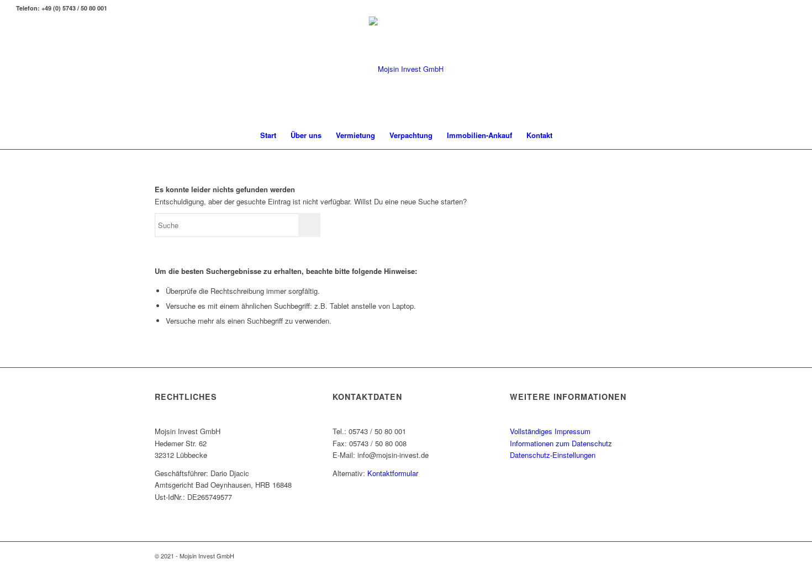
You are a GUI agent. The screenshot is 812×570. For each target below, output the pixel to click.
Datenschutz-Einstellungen (552, 455)
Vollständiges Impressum (550, 431)
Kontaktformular (392, 473)
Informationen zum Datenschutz (561, 443)
